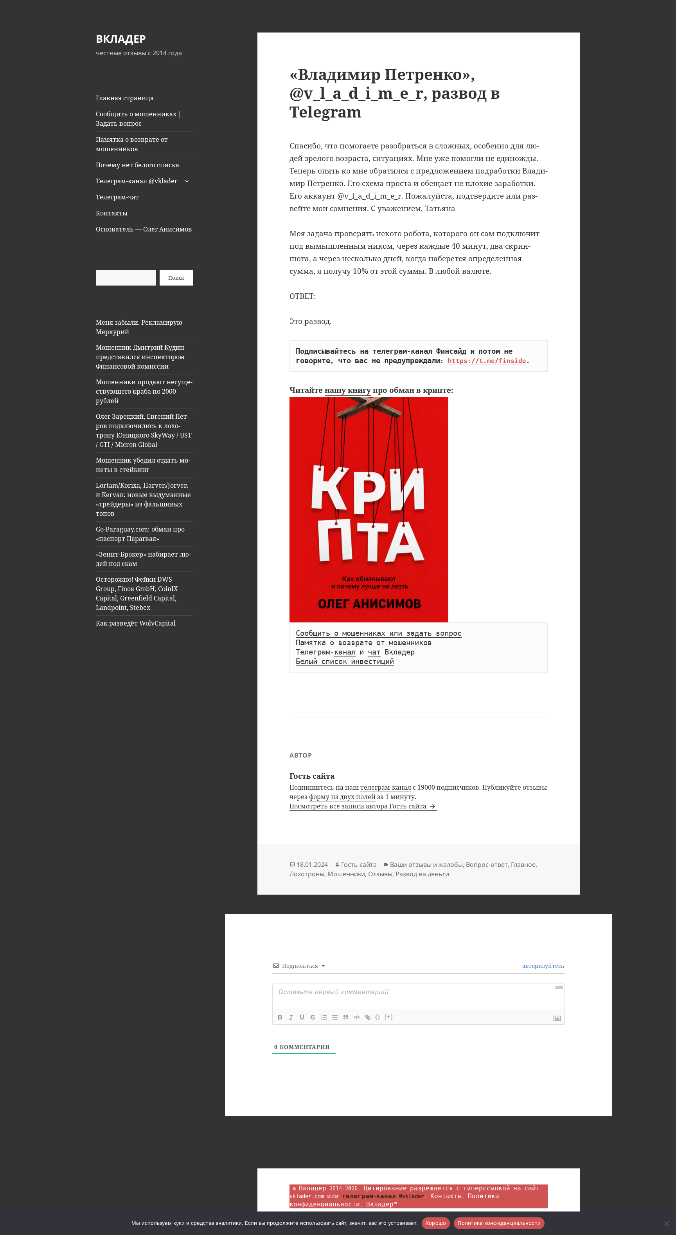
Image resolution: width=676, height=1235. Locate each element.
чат (374, 652)
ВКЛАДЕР (121, 38)
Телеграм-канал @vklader (137, 181)
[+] (389, 1017)
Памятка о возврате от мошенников (132, 144)
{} (378, 1017)
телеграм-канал (385, 787)
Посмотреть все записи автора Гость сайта (358, 806)
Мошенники (346, 874)
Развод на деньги (422, 874)
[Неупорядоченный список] (334, 1017)
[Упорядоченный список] (323, 1017)
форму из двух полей (342, 796)
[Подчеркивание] (302, 1017)
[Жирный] (280, 1017)
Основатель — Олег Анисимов (144, 229)
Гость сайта (359, 864)
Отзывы (380, 874)
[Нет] (666, 1223)
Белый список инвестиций (345, 661)
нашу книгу (348, 390)
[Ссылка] (367, 1017)
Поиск (176, 277)
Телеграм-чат (117, 197)
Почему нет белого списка (137, 165)
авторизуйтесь (542, 965)
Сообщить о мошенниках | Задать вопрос (139, 119)
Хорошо (436, 1223)
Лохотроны (306, 874)
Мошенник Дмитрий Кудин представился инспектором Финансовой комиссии (140, 357)
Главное (523, 864)
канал (345, 652)
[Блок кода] (356, 1017)
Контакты (112, 213)
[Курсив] (291, 1017)
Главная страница (125, 98)
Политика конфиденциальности (499, 1223)
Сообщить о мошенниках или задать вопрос (379, 633)
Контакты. (447, 1196)
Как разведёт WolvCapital (136, 623)
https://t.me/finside (487, 361)
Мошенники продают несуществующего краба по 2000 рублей (144, 391)
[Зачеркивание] (312, 1017)
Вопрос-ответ (487, 864)
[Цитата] (345, 1017)
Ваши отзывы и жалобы (426, 864)
